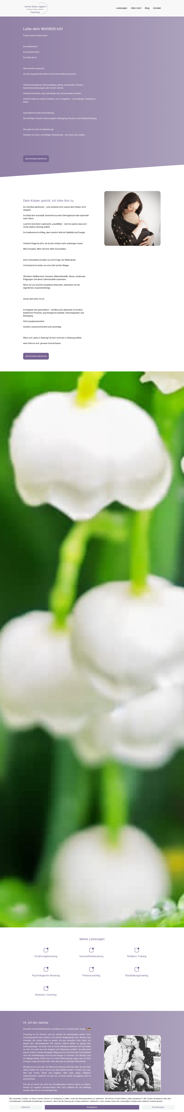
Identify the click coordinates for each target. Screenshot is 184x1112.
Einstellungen (158, 1107)
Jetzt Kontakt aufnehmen (36, 159)
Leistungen (121, 8)
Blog (147, 8)
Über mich (136, 8)
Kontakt (157, 8)
